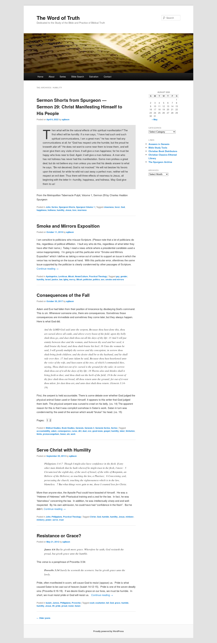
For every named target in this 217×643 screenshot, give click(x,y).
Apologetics (51, 276)
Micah (71, 276)
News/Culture (81, 276)
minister (130, 516)
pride (58, 605)
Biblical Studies (53, 427)
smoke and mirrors (114, 279)
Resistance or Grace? (59, 535)
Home (40, 76)
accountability (43, 430)
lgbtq (65, 279)
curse (74, 430)
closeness (109, 207)
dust (85, 430)
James (56, 602)
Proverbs (76, 602)
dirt (80, 430)
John (48, 207)
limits (39, 433)
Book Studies (68, 427)
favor (117, 207)
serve (55, 519)
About (51, 76)
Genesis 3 (89, 427)
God (123, 207)
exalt (92, 602)
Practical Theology (98, 276)
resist (71, 605)
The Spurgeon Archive (160, 162)
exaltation (100, 602)
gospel (107, 430)
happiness (42, 210)
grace (117, 602)
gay (118, 276)
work (73, 433)
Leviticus (62, 276)
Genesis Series (102, 427)
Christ (93, 516)
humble (105, 516)
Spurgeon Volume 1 (85, 207)
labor (122, 430)
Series (63, 76)
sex (102, 279)
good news (97, 430)
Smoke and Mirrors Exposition (68, 226)
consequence (64, 430)
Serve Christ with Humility (64, 450)
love (74, 210)
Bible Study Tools (158, 147)
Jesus (68, 210)
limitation (130, 430)
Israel (48, 279)
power (49, 519)
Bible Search (77, 76)
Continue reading (47, 268)
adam (54, 430)
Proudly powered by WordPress (108, 631)
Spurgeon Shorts (67, 207)
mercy (72, 279)
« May (154, 119)
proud (64, 605)
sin (68, 433)
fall (107, 602)
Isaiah (49, 602)
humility (60, 210)
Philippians (57, 516)
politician (87, 279)
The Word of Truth (58, 17)
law (60, 279)
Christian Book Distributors (163, 151)
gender (124, 276)
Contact (107, 76)
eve (89, 430)
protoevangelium (51, 433)
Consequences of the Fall (63, 295)
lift (53, 605)
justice (55, 279)
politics (96, 279)
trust (61, 519)
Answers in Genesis (159, 144)
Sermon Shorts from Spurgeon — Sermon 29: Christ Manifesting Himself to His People (79, 106)
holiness (52, 210)
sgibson (65, 119)
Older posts (43, 617)
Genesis (80, 427)
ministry (41, 519)
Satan (63, 433)
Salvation (93, 76)
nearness (82, 210)
